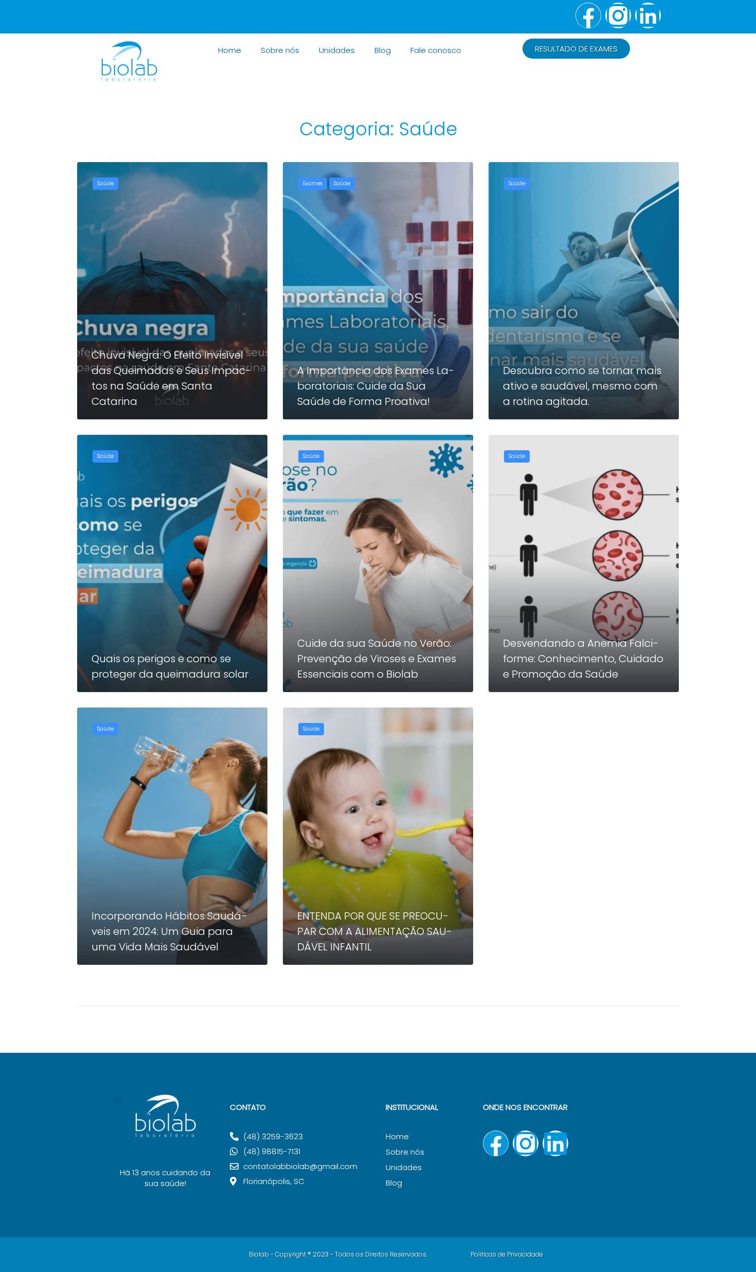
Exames (312, 183)
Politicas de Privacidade (507, 1254)
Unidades (337, 50)
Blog (382, 50)
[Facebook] (588, 15)
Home (229, 50)
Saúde (105, 183)
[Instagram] (618, 15)
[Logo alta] (129, 81)
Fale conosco (435, 50)
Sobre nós (280, 50)
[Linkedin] (648, 15)
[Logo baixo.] (164, 1150)
